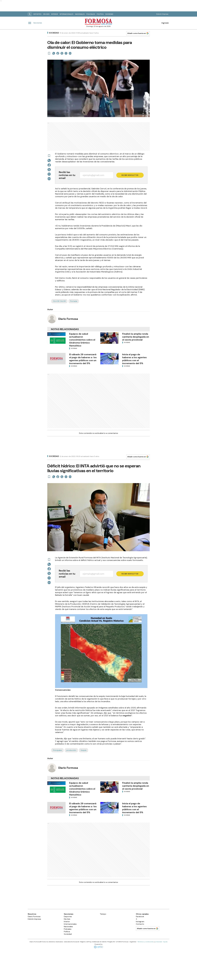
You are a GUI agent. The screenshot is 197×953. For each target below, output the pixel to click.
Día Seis (46, 14)
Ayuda (165, 942)
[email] (66, 53)
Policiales (90, 14)
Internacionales (66, 14)
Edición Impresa (162, 14)
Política (100, 14)
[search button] (30, 14)
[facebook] (57, 53)
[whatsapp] (53, 53)
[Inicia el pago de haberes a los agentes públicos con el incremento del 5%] (109, 358)
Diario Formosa (68, 319)
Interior (54, 14)
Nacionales (80, 14)
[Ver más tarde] (49, 53)
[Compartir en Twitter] (62, 53)
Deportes (37, 14)
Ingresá (165, 23)
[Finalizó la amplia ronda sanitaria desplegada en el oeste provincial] (109, 338)
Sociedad (109, 14)
